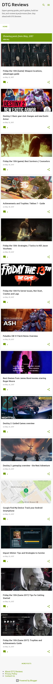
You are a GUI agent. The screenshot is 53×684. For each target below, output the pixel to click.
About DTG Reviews (14, 671)
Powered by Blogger (28, 680)
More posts (26, 663)
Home (5, 26)
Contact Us (10, 676)
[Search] (43, 5)
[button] (48, 82)
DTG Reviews (15, 4)
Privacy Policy (11, 674)
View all (6, 39)
